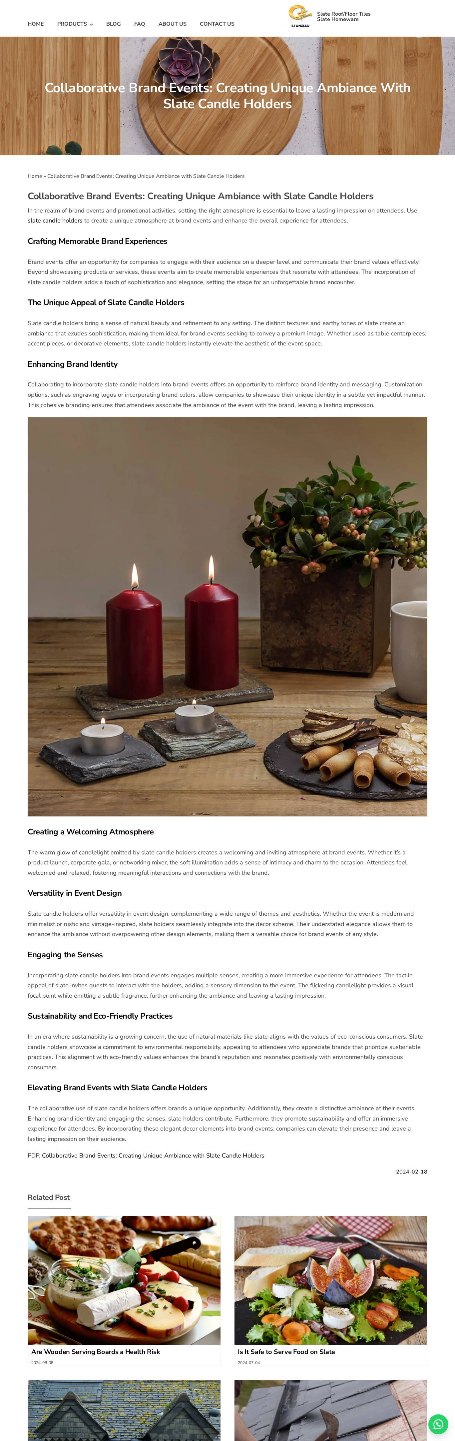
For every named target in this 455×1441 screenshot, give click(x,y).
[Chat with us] (438, 1424)
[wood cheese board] (124, 1218)
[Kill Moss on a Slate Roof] (124, 1382)
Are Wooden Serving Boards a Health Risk (95, 1351)
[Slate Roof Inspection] (330, 1382)
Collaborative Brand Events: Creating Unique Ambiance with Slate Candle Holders (153, 1156)
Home (35, 176)
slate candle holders (55, 221)
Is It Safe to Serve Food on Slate (286, 1351)
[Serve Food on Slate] (330, 1218)
